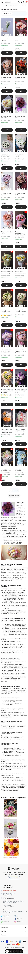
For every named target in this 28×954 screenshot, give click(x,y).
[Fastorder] (6, 35)
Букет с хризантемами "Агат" (20, 40)
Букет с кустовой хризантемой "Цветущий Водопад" (20, 471)
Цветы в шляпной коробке (11, 837)
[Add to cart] (7, 53)
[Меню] (2, 2)
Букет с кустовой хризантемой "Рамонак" (21, 272)
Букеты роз (7, 818)
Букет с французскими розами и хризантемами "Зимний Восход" (7, 431)
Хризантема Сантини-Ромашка (6, 40)
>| (17, 490)
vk (18, 916)
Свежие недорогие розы (10, 857)
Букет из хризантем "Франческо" (6, 117)
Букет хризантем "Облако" (19, 155)
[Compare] (8, 35)
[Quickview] (4, 35)
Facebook (19, 918)
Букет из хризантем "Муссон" (6, 194)
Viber (5, 918)
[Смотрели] (10, 951)
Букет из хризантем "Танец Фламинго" (6, 78)
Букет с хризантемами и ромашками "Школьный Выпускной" (7, 391)
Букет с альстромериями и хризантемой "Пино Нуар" (20, 233)
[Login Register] (24, 2)
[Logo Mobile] (8, 2)
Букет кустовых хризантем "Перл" (5, 155)
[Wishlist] (10, 35)
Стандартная (6, 13)
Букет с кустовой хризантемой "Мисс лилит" (6, 311)
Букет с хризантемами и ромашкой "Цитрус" (7, 272)
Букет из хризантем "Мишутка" (20, 78)
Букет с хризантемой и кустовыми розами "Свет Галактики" (6, 351)
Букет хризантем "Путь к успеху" (7, 232)
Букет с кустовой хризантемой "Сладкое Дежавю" (20, 351)
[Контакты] (21, 2)
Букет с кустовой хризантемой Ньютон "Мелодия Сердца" (6, 471)
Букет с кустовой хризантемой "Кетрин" (20, 310)
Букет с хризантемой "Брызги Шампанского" (20, 430)
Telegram (6, 916)
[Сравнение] (21, 951)
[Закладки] (17, 951)
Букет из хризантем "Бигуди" (20, 117)
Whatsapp (6, 921)
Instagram (20, 921)
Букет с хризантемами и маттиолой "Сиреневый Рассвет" (21, 391)
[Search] (19, 2)
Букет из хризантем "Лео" (20, 194)
